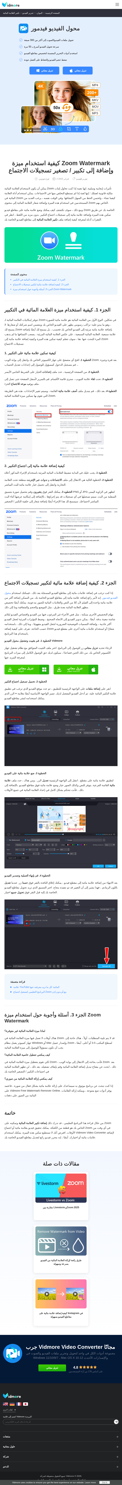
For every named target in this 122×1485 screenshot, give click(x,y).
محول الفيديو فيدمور (55, 28)
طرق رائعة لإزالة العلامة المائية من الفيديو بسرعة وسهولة (61, 1262)
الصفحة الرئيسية (52, 13)
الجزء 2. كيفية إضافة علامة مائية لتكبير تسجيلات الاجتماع (41, 284)
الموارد (39, 13)
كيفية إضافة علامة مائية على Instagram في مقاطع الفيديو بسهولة (61, 1315)
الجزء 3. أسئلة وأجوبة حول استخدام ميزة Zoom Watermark (42, 289)
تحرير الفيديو (27, 13)
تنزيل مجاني (47, 70)
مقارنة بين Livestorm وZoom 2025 (61, 1207)
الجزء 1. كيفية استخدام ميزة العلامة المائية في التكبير (39, 279)
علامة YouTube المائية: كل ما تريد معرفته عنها (36, 987)
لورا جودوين (44, 179)
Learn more (90, 1482)
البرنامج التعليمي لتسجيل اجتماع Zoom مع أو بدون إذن (40, 992)
